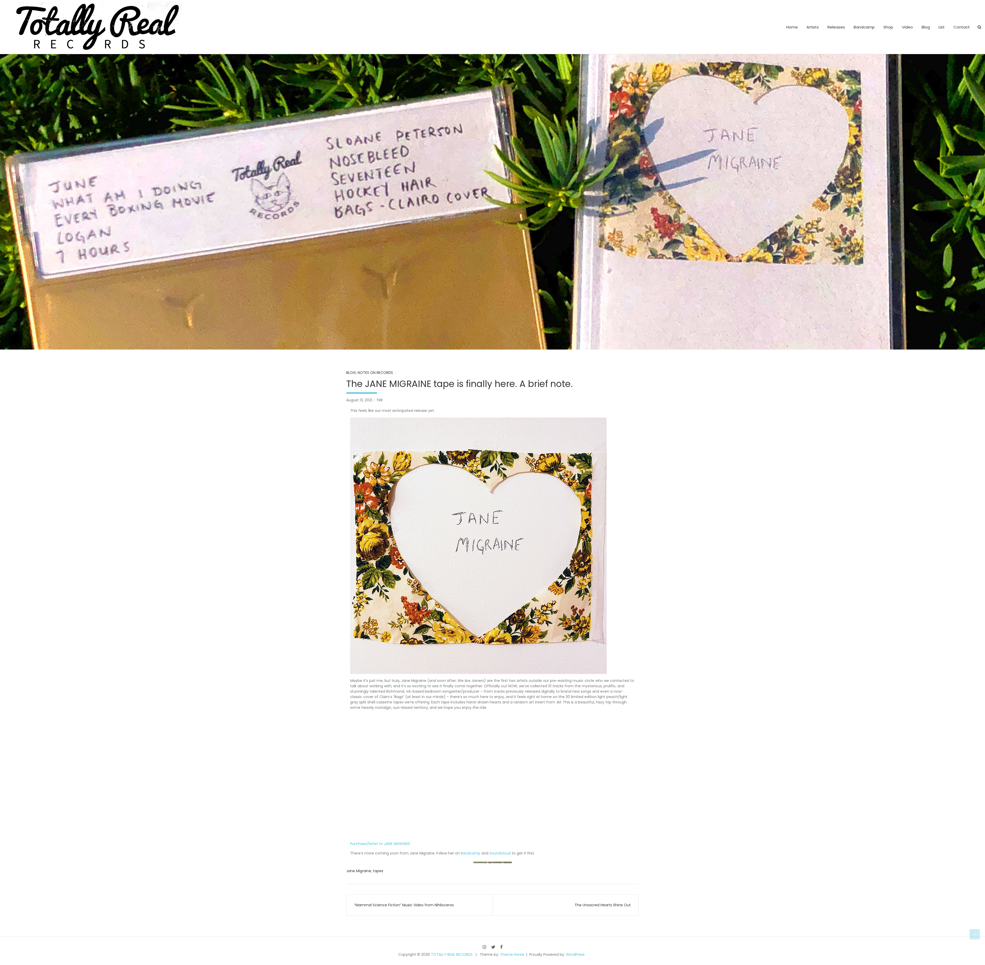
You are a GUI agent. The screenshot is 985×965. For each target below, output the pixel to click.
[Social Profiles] (484, 947)
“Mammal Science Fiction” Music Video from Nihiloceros (404, 905)
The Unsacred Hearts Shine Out (603, 905)
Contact (961, 27)
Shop (888, 27)
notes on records (375, 372)
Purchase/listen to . (380, 843)
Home (792, 27)
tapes (378, 870)
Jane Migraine (358, 870)
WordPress (575, 954)
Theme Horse (512, 954)
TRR (379, 400)
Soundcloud (500, 853)
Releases (836, 27)
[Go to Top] (975, 934)
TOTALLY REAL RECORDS (451, 954)
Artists (812, 27)
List (942, 27)
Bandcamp (864, 27)
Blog (926, 27)
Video (907, 27)
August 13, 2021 (359, 400)
